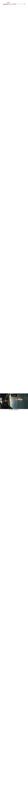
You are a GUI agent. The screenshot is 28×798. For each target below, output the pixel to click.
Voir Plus (14, 790)
